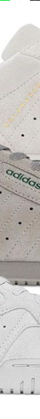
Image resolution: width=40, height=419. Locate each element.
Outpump (5, 0)
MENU (35, 0)
